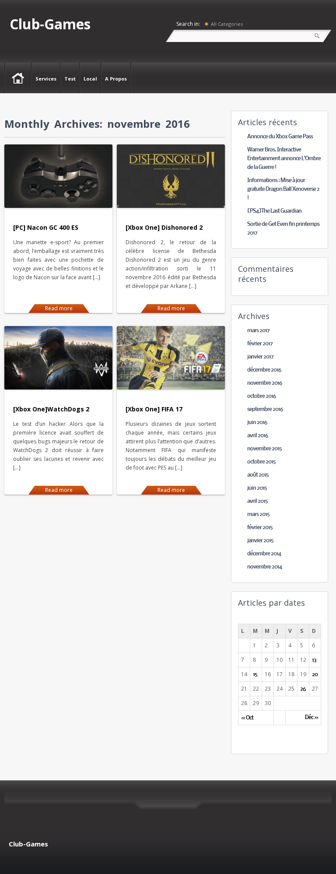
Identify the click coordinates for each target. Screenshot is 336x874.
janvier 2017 (260, 357)
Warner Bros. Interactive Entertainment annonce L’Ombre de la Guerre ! (284, 158)
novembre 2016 (264, 383)
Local (90, 78)
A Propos (116, 78)
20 (315, 674)
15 (255, 674)
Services (45, 78)
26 (302, 689)
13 (314, 660)
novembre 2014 (264, 567)
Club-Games (50, 23)
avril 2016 (257, 436)
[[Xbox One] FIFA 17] (171, 387)
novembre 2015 (264, 449)
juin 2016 (257, 422)
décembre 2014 (264, 554)
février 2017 (260, 344)
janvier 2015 (260, 541)
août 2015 (258, 475)
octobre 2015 (261, 462)
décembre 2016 (264, 370)
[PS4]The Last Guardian (274, 211)
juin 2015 (257, 488)
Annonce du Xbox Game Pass (280, 137)
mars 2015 (258, 514)
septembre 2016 (265, 409)
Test (70, 78)
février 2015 (260, 527)
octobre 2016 (261, 396)
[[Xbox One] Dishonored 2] (171, 206)
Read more (59, 308)
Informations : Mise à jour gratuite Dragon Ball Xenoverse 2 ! (283, 189)
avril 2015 (257, 501)
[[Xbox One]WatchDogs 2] (58, 387)
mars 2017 (258, 330)
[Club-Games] (18, 77)
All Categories (227, 24)
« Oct (247, 718)
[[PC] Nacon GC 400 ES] (58, 206)
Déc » (311, 717)
